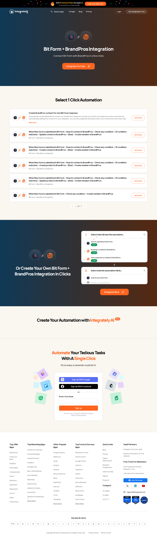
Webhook (57, 457)
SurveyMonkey (80, 482)
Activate (138, 117)
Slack (55, 478)
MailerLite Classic (34, 488)
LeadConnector (33, 458)
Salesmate (14, 489)
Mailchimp (31, 479)
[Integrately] (19, 11)
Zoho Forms (79, 499)
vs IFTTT (106, 499)
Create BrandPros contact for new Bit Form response (53, 113)
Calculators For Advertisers (133, 473)
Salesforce (14, 452)
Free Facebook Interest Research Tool (132, 468)
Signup (105, 476)
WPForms (78, 486)
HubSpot (30, 462)
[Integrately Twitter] (127, 486)
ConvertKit (31, 492)
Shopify (56, 465)
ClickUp (56, 469)
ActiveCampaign (33, 454)
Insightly (13, 463)
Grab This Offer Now (95, 4)
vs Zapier (106, 491)
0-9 (12, 524)
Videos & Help (108, 472)
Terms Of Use (105, 533)
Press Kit (106, 480)
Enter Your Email (66, 396)
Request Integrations (107, 466)
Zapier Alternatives (107, 459)
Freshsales (14, 468)
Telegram (57, 499)
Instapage (79, 495)
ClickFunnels (32, 484)
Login (119, 11)
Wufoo (77, 474)
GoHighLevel (32, 467)
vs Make (106, 495)
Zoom (55, 495)
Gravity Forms (80, 457)
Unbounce (79, 478)
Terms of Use (82, 415)
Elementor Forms (81, 452)
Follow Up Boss (13, 458)
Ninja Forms (79, 491)
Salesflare (13, 485)
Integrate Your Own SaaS (132, 449)
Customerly (14, 502)
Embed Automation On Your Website (133, 454)
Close (12, 476)
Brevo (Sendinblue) (34, 471)
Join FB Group (136, 480)
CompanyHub (15, 472)
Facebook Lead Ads (34, 450)
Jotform (78, 465)
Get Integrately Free (136, 11)
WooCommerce (59, 474)
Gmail (55, 461)
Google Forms (80, 461)
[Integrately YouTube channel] (143, 486)
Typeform (79, 469)
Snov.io (12, 493)
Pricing (89, 11)
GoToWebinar (32, 475)
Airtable (56, 491)
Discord (56, 486)
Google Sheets (59, 452)
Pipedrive (13, 480)
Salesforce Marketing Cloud (35, 497)
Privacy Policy (94, 533)
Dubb (12, 497)
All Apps (72, 11)
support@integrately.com (136, 492)
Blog (80, 11)
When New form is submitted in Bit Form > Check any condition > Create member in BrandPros (71, 194)
